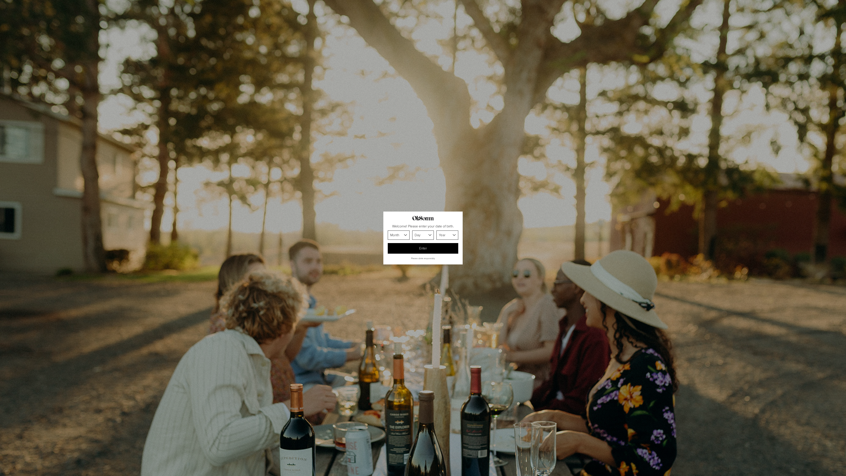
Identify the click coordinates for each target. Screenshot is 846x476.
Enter (423, 248)
